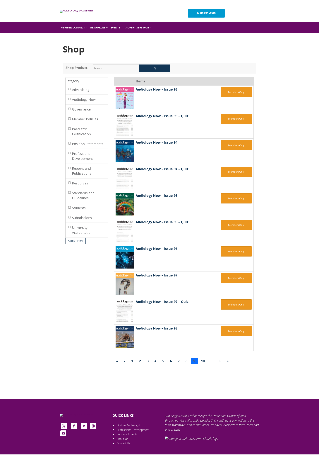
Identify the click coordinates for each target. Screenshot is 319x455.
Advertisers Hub (137, 27)
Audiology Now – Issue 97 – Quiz (162, 301)
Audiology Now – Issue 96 (156, 248)
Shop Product (77, 67)
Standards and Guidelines (83, 195)
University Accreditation (82, 230)
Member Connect (73, 27)
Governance (81, 109)
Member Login (206, 12)
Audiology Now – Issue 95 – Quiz (162, 222)
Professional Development (82, 156)
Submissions (82, 217)
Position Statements (87, 144)
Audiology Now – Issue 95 (156, 195)
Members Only (236, 92)
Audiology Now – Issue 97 (156, 275)
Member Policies (85, 119)
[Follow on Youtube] (63, 433)
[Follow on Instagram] (93, 426)
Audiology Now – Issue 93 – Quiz (162, 116)
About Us (122, 438)
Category (72, 81)
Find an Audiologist (128, 425)
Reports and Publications (81, 171)
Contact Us (123, 443)
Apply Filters (75, 240)
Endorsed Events (127, 434)
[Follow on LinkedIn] (84, 426)
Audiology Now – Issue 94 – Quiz (162, 169)
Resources (97, 27)
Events (115, 27)
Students (79, 208)
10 (203, 361)
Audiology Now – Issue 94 (156, 142)
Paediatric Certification (81, 131)
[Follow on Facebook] (74, 426)
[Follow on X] (64, 426)
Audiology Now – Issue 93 (156, 89)
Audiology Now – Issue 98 (156, 328)
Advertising (80, 89)
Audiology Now (84, 99)
